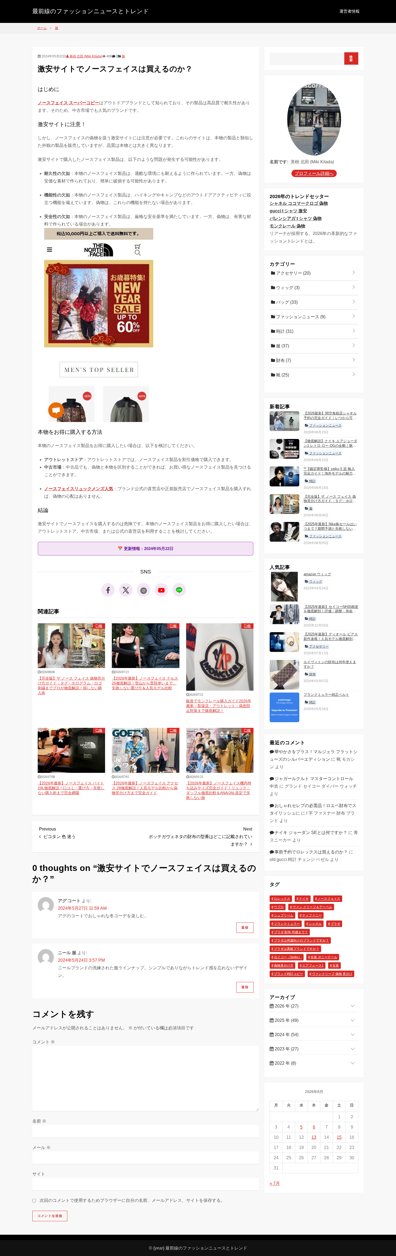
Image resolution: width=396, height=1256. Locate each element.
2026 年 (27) (286, 1006)
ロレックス (282, 898)
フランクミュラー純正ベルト (326, 695)
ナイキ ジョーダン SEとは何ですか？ (311, 832)
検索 (351, 58)
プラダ (335, 923)
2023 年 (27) (286, 1049)
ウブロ (279, 907)
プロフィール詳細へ (314, 173)
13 (313, 1137)
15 (339, 1137)
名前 (39, 1121)
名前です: (279, 162)
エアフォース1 (313, 965)
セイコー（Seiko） (288, 957)
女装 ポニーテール (324, 957)
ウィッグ (287, 287)
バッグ (286, 302)
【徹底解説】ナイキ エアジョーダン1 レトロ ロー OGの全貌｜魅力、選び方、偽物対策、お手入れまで (330, 448)
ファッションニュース (300, 316)
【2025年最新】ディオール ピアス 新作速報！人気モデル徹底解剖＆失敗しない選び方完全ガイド (331, 638)
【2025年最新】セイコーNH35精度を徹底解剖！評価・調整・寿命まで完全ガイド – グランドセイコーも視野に (331, 613)
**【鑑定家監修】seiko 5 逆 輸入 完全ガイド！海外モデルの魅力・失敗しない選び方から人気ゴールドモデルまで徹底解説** (330, 475)
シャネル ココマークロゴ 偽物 (299, 203)
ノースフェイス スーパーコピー (68, 103)
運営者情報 (349, 11)
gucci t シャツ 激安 (288, 211)
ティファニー (312, 915)
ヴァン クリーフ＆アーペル (312, 907)
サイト (38, 1174)
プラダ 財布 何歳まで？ (291, 932)
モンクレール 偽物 (287, 226)
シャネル (315, 923)
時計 (284, 331)
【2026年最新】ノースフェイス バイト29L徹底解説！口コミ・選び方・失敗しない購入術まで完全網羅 (71, 788)
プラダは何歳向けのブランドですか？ (301, 940)
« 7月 (275, 1183)
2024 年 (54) (286, 1034)
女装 (335, 965)
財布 (283, 360)
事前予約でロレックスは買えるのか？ (311, 852)
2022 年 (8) (285, 1063)
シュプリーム (283, 915)
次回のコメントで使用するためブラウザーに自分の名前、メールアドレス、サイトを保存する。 (132, 1200)
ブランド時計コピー (288, 973)
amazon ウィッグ (317, 574)
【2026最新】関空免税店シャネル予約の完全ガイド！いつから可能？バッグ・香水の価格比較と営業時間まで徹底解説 (330, 420)
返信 (244, 927)
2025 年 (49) (286, 1020)
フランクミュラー (287, 923)
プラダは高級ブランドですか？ (296, 948)
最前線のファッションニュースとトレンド (90, 11)
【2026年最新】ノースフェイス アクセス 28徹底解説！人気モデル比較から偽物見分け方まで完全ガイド (145, 788)
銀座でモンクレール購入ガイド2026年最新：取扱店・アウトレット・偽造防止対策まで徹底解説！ (218, 706)
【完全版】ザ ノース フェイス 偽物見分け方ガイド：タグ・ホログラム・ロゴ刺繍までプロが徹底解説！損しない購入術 (330, 503)
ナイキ (304, 898)
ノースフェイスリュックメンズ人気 (78, 488)
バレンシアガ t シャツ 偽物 (296, 218)
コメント (43, 1042)
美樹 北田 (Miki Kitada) (85, 56)
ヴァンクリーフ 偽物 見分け (332, 973)
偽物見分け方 (283, 965)
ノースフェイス (329, 898)
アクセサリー (293, 273)
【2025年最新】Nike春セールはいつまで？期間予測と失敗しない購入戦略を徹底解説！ (330, 528)
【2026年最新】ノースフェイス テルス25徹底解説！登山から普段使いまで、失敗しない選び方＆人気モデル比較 (145, 683)
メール (41, 1147)
